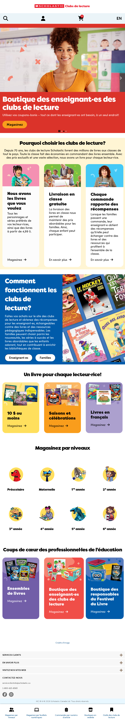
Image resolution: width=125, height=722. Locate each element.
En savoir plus (58, 259)
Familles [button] (45, 357)
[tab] (61, 131)
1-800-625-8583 (10, 688)
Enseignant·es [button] (18, 357)
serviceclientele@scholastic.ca (16, 683)
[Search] (5, 18)
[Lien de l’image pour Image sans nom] (15, 474)
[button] (11, 713)
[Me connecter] (43, 18)
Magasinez (15, 259)
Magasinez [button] (15, 124)
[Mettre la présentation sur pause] (59, 131)
